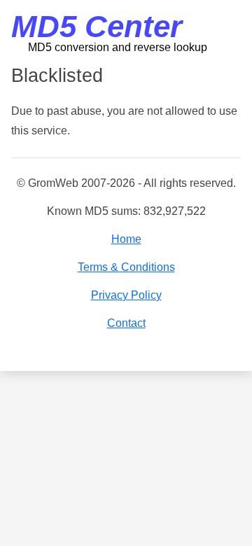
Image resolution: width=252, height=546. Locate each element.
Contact (126, 323)
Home (126, 239)
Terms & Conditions (126, 267)
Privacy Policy (126, 295)
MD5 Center (96, 26)
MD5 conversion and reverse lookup (117, 47)
